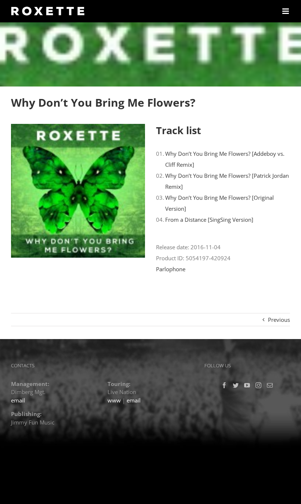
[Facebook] (224, 385)
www (114, 400)
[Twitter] (236, 385)
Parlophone (170, 269)
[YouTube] (247, 385)
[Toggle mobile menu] (286, 11)
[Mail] (270, 385)
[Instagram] (258, 385)
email (18, 400)
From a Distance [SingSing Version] (209, 219)
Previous (279, 319)
